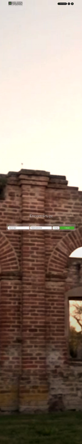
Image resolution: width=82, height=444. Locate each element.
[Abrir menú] (72, 3)
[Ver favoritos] (69, 3)
